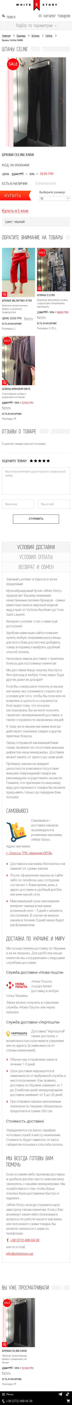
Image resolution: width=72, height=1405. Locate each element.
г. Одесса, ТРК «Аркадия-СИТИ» (29, 853)
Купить (28, 318)
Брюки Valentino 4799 (17, 300)
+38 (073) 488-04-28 (19, 1401)
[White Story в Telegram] (60, 1394)
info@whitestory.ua (19, 1254)
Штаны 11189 (46, 295)
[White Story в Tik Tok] (67, 1394)
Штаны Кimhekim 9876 (16, 389)
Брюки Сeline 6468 (14, 1350)
